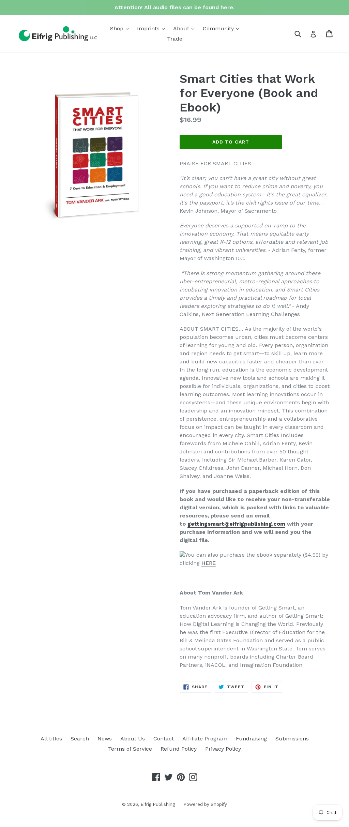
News (104, 738)
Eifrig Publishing (157, 804)
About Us (132, 738)
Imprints (152, 28)
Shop (121, 28)
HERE (208, 563)
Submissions (292, 738)
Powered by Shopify (205, 804)
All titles (51, 738)
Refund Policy (179, 749)
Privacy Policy (223, 749)
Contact (163, 738)
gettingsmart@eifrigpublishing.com (236, 524)
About (185, 28)
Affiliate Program (204, 738)
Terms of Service (130, 749)
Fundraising (251, 738)
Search (80, 738)
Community (222, 28)
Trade (174, 38)
